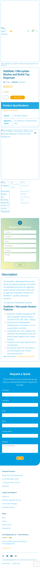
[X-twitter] (3, 556)
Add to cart (17, 97)
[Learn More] (11, 548)
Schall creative (31, 560)
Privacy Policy (6, 563)
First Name (5, 390)
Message (5, 442)
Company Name (7, 431)
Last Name (5, 401)
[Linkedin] (7, 556)
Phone (4, 421)
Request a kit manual (10, 110)
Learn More (5, 548)
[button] (11, 31)
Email (4, 411)
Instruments (8, 64)
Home (2, 64)
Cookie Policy (16, 563)
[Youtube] (11, 556)
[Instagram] (16, 556)
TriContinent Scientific (25, 356)
